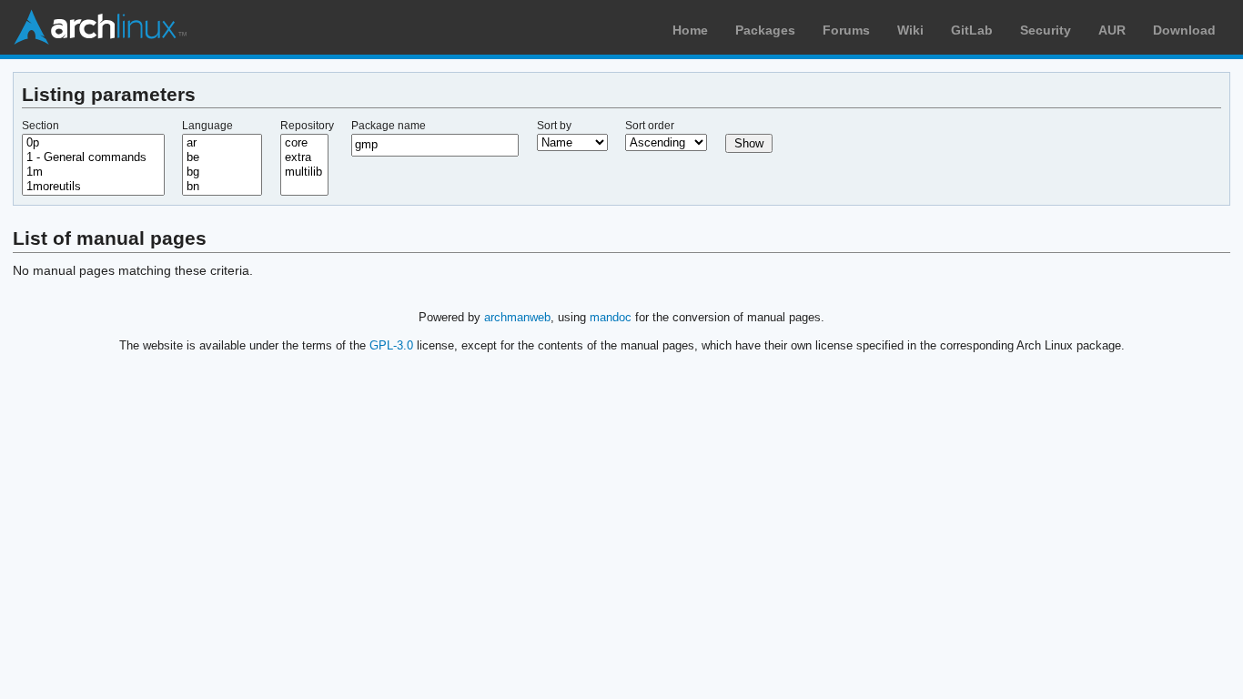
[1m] (93, 172)
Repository (307, 125)
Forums (846, 30)
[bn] (222, 186)
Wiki (910, 30)
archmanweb (517, 317)
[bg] (222, 172)
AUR (1112, 30)
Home (690, 30)
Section (40, 125)
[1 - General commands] (93, 157)
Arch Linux (100, 27)
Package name (388, 125)
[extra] (304, 157)
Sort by (554, 125)
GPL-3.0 (391, 345)
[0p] (93, 143)
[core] (304, 143)
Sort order (649, 125)
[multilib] (304, 172)
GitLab (972, 30)
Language (207, 125)
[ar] (222, 143)
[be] (222, 157)
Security (1045, 30)
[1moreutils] (93, 186)
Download (1184, 30)
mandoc (611, 317)
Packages (765, 30)
